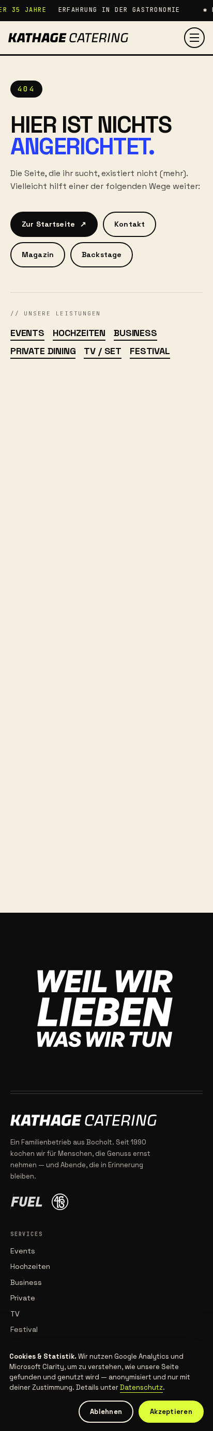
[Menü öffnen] (194, 37)
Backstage (101, 254)
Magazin (38, 254)
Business (135, 333)
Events (27, 333)
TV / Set (102, 351)
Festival (150, 351)
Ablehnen (106, 1411)
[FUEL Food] (26, 1202)
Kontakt (129, 224)
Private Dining (42, 351)
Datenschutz (141, 1387)
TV (15, 1313)
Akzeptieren (171, 1411)
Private (22, 1297)
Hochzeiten (79, 333)
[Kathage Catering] (68, 37)
